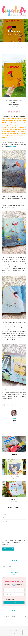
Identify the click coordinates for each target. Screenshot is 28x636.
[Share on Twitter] (12, 46)
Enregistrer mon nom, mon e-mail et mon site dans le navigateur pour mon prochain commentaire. (14, 542)
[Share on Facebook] (7, 46)
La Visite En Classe (14, 476)
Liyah (10, 34)
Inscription (14, 603)
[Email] (20, 46)
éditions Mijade (12, 146)
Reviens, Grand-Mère (14, 499)
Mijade (11, 106)
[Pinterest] (16, 46)
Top (14, 633)
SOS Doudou (14, 454)
